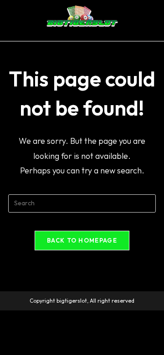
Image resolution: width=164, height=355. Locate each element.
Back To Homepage (82, 240)
